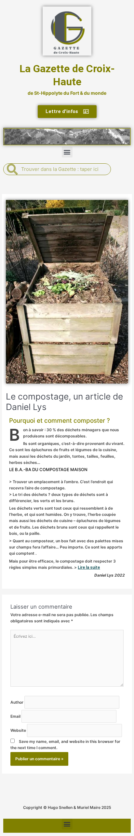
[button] (67, 152)
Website (18, 730)
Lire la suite (89, 567)
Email (15, 716)
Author (17, 702)
